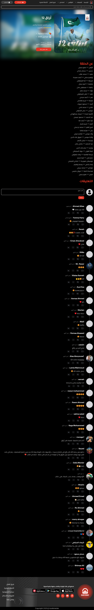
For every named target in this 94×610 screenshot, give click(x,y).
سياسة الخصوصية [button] (8, 592)
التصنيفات (79, 2)
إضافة (81, 197)
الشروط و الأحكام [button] (8, 595)
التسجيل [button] (6, 2)
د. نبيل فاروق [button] (47, 21)
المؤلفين (70, 2)
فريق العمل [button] (52, 2)
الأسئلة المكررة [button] (43, 2)
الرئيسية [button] (86, 2)
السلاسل (61, 2)
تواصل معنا (10, 599)
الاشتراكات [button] (19, 2)
